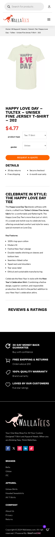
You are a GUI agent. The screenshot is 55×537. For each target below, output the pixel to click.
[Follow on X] (13, 448)
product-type (14, 136)
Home (8, 29)
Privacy (9, 515)
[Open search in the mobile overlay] (24, 6)
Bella (8, 467)
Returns (9, 519)
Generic (24, 29)
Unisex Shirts (11, 489)
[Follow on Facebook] (8, 448)
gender (14, 147)
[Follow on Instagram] (19, 448)
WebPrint (34, 533)
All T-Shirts (11, 497)
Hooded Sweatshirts (15, 493)
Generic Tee (33, 29)
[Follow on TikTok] (31, 448)
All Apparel (15, 29)
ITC (7, 475)
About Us (10, 511)
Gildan (9, 471)
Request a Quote (27, 157)
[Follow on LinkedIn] (25, 448)
